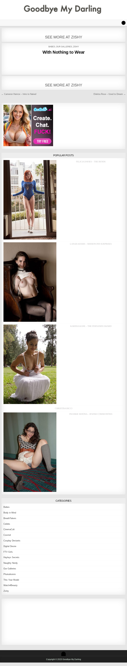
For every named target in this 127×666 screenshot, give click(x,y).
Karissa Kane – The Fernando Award (90, 326)
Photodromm (9, 574)
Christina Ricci (63, 408)
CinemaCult (9, 529)
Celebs (6, 524)
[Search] (124, 23)
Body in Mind (9, 512)
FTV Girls (8, 552)
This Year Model (11, 580)
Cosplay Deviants (11, 540)
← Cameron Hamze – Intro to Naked (18, 94)
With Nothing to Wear (63, 52)
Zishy (76, 47)
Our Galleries (64, 47)
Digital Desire (9, 546)
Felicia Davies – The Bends (91, 161)
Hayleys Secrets (11, 557)
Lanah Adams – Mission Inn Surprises (91, 244)
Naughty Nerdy (10, 563)
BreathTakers (9, 518)
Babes (51, 47)
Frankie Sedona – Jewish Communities (90, 414)
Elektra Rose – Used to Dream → (110, 94)
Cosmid (7, 535)
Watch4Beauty (10, 585)
